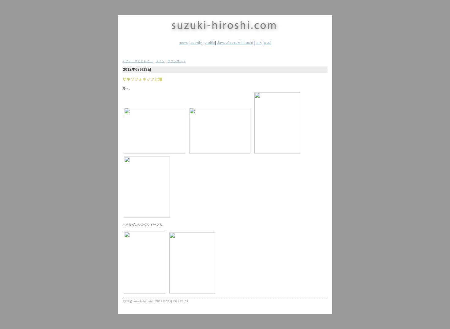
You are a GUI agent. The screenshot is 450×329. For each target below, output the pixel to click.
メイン (160, 61)
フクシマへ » (176, 61)
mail (267, 42)
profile (209, 42)
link (258, 42)
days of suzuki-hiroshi (235, 42)
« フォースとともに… (137, 61)
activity (196, 42)
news (183, 42)
